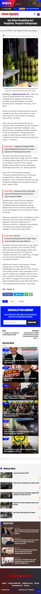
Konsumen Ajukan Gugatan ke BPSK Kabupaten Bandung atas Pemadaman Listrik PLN (20, 451)
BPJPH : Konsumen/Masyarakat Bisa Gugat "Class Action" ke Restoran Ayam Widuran (20, 238)
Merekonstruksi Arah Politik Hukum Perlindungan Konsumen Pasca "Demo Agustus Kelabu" (19, 193)
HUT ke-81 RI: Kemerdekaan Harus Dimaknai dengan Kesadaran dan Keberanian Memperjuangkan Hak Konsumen (26, 552)
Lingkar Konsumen (14, 590)
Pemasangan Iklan (17, 586)
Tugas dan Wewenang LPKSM (21, 473)
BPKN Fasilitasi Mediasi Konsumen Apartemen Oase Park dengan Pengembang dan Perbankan (20, 397)
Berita (12, 302)
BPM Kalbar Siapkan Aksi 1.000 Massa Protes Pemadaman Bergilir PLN (17, 415)
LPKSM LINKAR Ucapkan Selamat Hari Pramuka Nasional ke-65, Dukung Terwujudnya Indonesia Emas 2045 (27, 542)
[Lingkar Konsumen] (20, 579)
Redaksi (4, 583)
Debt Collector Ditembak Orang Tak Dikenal (24, 512)
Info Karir (26, 586)
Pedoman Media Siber (14, 583)
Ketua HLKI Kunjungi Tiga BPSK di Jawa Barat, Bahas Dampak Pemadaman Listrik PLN (19, 433)
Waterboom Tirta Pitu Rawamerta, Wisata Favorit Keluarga (26, 504)
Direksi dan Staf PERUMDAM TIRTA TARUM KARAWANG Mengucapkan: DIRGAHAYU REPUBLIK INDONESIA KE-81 (25, 562)
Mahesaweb (37, 590)
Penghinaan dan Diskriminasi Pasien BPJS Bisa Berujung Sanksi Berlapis (20, 362)
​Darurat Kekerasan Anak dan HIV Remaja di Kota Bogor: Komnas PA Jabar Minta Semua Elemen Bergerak (27, 532)
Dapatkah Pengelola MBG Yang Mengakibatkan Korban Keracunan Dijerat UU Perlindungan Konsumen (19, 149)
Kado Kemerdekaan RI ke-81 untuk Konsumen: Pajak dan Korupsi (20, 379)
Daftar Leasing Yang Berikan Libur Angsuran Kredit (26, 483)
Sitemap (36, 583)
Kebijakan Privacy (27, 583)
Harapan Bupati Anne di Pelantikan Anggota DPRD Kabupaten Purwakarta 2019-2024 (26, 494)
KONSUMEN (21, 302)
